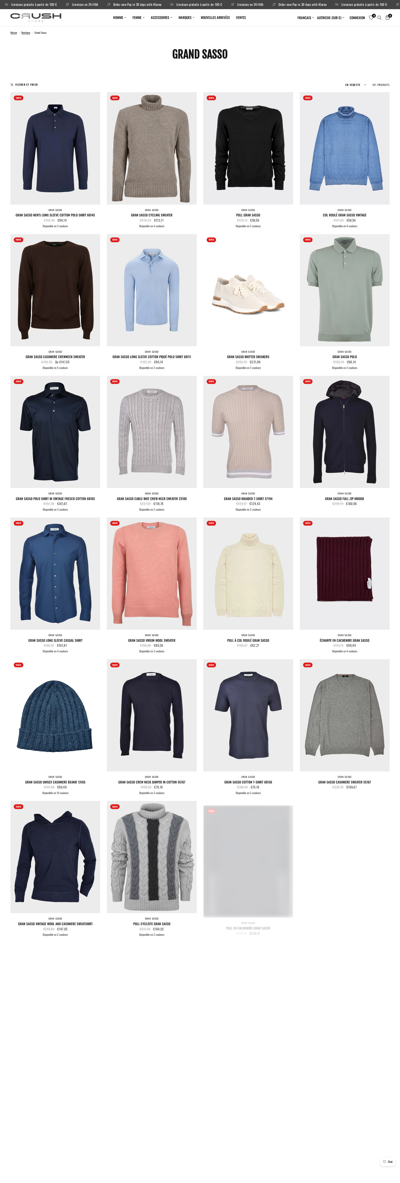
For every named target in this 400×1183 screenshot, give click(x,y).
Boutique (25, 33)
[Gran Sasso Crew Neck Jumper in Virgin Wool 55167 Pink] (55, 999)
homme (118, 17)
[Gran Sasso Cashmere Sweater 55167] (345, 715)
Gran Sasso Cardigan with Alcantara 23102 (344, 1065)
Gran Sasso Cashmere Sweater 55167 (344, 782)
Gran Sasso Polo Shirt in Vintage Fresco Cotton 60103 (55, 498)
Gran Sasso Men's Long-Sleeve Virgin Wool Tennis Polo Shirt (248, 1068)
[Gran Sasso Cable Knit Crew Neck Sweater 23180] (152, 432)
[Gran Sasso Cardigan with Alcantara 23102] (345, 999)
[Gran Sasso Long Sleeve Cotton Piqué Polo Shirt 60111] (152, 290)
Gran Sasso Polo (344, 356)
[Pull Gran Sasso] (248, 148)
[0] (387, 17)
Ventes (241, 17)
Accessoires (160, 17)
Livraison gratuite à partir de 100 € (136, 4)
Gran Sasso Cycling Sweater (151, 215)
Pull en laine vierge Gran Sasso (344, 923)
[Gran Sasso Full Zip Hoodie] (345, 432)
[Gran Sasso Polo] (345, 290)
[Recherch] (379, 17)
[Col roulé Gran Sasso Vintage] (345, 148)
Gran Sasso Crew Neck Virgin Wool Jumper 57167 (152, 1065)
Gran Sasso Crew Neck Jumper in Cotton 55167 (151, 782)
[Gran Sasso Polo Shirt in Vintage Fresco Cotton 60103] (55, 432)
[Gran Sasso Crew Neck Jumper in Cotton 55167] (152, 715)
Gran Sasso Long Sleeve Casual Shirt (55, 640)
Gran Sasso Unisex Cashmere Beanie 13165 (55, 782)
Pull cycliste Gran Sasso (151, 923)
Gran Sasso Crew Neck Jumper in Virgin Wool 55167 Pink (55, 1065)
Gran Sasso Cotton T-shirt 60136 (248, 782)
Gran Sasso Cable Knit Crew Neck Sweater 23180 (152, 498)
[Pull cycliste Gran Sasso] (152, 857)
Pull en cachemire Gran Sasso (248, 923)
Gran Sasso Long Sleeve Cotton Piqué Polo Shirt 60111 (151, 356)
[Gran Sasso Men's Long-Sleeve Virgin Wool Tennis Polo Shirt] (248, 999)
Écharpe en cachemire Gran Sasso (344, 640)
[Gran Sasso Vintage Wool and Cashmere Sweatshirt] (55, 857)
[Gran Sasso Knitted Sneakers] (248, 290)
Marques (185, 17)
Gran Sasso (55, 210)
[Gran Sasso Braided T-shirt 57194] (248, 432)
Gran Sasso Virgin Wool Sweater (151, 640)
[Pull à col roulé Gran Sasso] (248, 574)
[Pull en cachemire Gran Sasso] (248, 857)
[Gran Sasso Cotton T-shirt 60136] (248, 715)
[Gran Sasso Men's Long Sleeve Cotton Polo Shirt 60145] (55, 148)
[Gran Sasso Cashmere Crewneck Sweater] (55, 290)
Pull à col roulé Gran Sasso (248, 640)
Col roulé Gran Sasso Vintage (344, 215)
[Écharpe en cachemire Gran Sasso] (345, 574)
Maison (13, 33)
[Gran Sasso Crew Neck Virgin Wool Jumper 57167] (152, 999)
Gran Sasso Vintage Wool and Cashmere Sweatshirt (55, 923)
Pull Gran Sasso (248, 215)
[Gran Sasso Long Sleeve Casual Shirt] (55, 574)
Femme (136, 17)
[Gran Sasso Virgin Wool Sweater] (152, 574)
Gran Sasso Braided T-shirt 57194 (248, 498)
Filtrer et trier (26, 85)
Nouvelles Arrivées (215, 17)
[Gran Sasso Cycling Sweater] (152, 148)
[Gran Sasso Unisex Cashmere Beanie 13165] (55, 715)
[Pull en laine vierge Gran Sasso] (345, 857)
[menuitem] (119, 17)
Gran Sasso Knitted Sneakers (248, 356)
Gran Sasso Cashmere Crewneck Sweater (55, 356)
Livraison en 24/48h (22, 4)
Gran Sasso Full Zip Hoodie (344, 498)
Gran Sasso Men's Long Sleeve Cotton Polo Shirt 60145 (55, 215)
